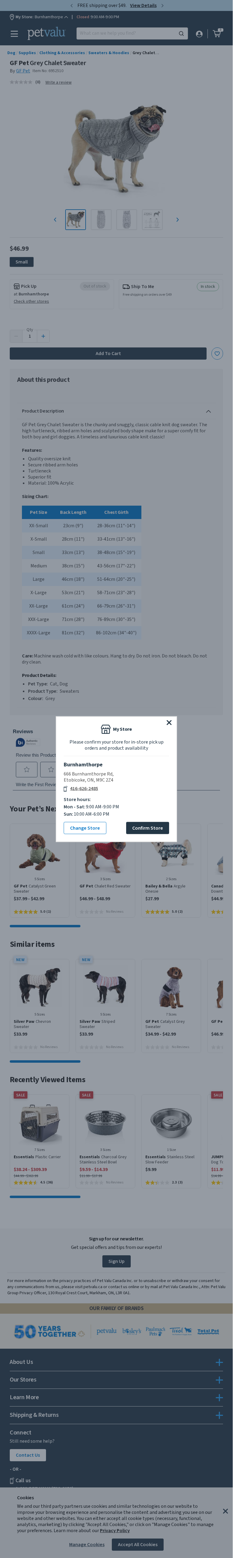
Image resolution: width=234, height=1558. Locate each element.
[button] (169, 722)
